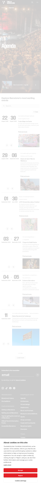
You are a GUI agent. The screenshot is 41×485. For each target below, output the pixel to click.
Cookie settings (20, 481)
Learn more (7, 465)
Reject (20, 475)
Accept (20, 470)
